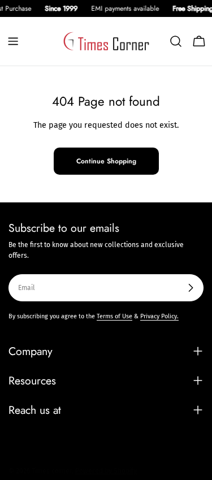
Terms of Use (114, 316)
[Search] (176, 41)
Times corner (52, 471)
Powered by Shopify (106, 471)
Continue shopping (106, 161)
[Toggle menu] (13, 41)
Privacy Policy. (159, 316)
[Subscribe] (190, 288)
